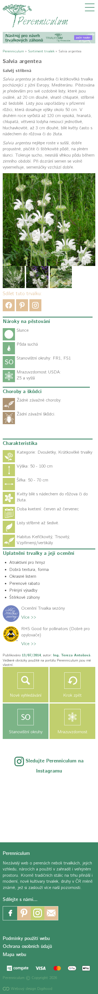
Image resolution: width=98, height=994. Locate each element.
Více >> (28, 617)
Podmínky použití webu (26, 938)
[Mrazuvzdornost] (72, 717)
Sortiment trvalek (41, 51)
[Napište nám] (51, 913)
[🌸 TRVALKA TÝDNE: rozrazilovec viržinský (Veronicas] (20, 804)
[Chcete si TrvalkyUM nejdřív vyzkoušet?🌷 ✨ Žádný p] (20, 787)
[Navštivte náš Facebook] (10, 913)
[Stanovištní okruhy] (25, 717)
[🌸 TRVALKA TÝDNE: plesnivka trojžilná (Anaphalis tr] (77, 787)
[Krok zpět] (72, 680)
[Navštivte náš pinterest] (24, 913)
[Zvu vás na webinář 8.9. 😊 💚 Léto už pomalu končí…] (49, 787)
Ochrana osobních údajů (27, 946)
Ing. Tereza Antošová (71, 655)
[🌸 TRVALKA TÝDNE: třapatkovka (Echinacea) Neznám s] (20, 821)
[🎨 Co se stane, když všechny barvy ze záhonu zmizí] (77, 804)
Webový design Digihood (31, 988)
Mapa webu (14, 954)
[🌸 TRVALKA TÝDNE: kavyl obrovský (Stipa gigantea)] (49, 804)
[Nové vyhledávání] (25, 680)
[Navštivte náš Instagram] (37, 913)
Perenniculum (13, 51)
